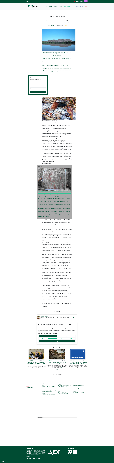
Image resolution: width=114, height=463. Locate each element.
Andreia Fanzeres (50, 25)
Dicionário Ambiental (79, 6)
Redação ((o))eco (77, 368)
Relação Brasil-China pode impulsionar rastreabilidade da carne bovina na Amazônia (48, 387)
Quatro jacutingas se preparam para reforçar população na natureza (79, 385)
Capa (27, 379)
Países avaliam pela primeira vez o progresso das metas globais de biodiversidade (79, 389)
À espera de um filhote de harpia (78, 392)
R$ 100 (71, 338)
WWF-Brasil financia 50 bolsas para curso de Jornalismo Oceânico (78, 362)
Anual (66, 336)
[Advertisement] (80, 152)
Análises (68, 6)
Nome (31, 81)
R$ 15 (43, 338)
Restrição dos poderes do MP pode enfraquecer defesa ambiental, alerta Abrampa (36, 363)
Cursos (86, 6)
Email (31, 84)
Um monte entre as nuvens (31, 384)
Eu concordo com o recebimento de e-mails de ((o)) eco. (38, 89)
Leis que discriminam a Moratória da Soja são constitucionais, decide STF (49, 391)
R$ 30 (52, 338)
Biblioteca (73, 6)
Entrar (2, 461)
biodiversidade (77, 379)
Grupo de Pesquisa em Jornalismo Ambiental (55, 368)
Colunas (64, 6)
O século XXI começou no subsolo (78, 381)
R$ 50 (61, 338)
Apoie (86, 1)
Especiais (60, 6)
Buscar (78, 1)
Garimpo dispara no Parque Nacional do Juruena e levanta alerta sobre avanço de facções (49, 382)
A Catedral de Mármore (30, 381)
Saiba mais (28, 456)
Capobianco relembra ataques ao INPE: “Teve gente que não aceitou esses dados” (49, 395)
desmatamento (46, 379)
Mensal (48, 336)
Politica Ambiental (84, 11)
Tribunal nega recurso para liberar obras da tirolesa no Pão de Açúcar (64, 386)
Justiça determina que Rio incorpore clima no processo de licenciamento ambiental (65, 389)
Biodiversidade (76, 11)
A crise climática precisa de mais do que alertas (57, 362)
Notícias (45, 6)
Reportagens (50, 6)
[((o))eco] (33, 6)
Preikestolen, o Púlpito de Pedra (31, 389)
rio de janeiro (61, 379)
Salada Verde (55, 6)
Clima (80, 11)
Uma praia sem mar (29, 387)
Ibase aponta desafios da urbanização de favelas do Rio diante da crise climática (64, 382)
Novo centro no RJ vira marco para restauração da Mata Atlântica (63, 393)
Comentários (56, 311)
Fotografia (27, 383)
